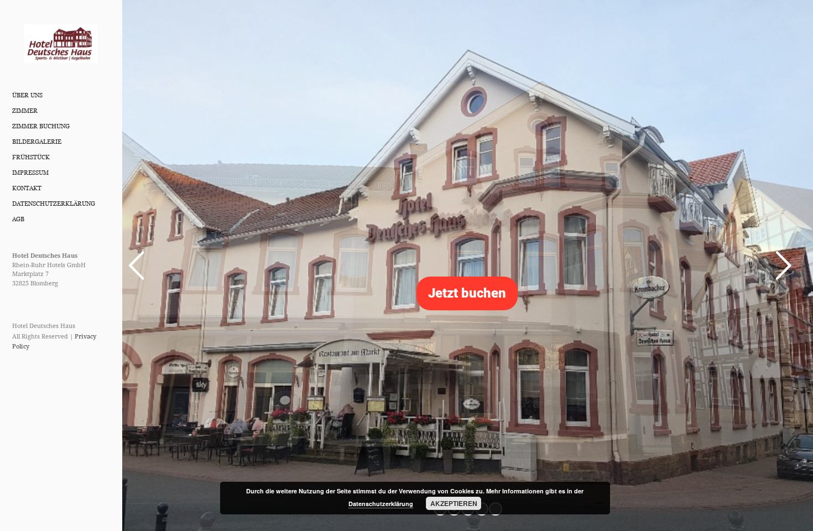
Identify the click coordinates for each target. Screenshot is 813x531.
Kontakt (26, 188)
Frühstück (31, 157)
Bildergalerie (36, 141)
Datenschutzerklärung (53, 203)
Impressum (30, 172)
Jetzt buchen (467, 293)
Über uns (27, 95)
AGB (18, 219)
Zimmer (25, 110)
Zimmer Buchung (41, 126)
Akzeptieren (453, 503)
